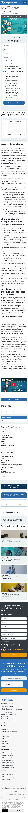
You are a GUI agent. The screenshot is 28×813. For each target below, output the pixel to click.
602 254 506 (4, 722)
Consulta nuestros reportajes (14, 504)
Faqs (4, 746)
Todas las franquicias (9, 753)
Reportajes (6, 736)
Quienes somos (18, 794)
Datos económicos (6, 16)
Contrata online (7, 779)
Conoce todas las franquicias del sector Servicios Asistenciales (14, 495)
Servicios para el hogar (12, 80)
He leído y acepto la (13, 62)
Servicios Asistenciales (12, 76)
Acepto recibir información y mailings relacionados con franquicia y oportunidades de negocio (14, 646)
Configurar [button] (20, 810)
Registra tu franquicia (6, 797)
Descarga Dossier (6, 420)
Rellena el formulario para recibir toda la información (14, 486)
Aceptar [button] (5, 810)
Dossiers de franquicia (17, 797)
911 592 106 (4, 708)
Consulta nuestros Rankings (14, 501)
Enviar (14, 654)
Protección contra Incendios (13, 94)
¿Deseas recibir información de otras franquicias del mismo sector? (14, 72)
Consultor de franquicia (7, 794)
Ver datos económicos (13, 134)
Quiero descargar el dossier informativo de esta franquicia (13, 67)
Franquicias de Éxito (8, 758)
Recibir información (13, 103)
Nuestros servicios (8, 774)
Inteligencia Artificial (8, 767)
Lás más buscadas (8, 765)
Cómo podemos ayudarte (19, 796)
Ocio (7, 78)
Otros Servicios (10, 82)
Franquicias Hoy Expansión (10, 776)
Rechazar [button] (12, 810)
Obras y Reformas (11, 90)
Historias (5, 741)
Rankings (5, 729)
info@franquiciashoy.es (7, 706)
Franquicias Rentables (9, 755)
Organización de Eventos (13, 88)
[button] (25, 26)
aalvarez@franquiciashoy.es (8, 714)
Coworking (9, 97)
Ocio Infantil (9, 87)
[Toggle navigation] (25, 2)
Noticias (5, 734)
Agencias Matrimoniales (12, 92)
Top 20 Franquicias (8, 760)
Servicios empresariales (12, 83)
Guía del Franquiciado (9, 743)
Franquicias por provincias (10, 731)
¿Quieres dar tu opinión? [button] (7, 412)
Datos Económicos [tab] (7, 417)
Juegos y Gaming (11, 85)
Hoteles (8, 99)
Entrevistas (6, 739)
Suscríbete (14, 690)
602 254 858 (4, 716)
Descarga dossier (16, 16)
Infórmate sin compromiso (14, 399)
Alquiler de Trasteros (12, 95)
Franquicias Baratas (8, 762)
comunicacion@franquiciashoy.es (10, 721)
